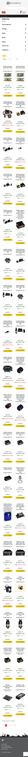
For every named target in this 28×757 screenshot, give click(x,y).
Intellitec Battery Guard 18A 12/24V (20, 67)
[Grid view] (3, 56)
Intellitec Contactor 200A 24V (20, 614)
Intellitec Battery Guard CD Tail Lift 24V (20, 434)
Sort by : (5, 59)
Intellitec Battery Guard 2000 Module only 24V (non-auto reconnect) (20, 213)
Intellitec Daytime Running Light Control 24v (20, 650)
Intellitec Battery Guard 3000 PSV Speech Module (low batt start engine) (20, 360)
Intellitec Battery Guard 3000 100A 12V (7, 251)
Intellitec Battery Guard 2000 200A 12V (7, 140)
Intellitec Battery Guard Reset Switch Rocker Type (7, 397)
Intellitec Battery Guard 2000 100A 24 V (7, 176)
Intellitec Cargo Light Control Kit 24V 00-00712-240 (20, 543)
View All (3, 21)
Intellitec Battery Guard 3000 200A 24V (20, 323)
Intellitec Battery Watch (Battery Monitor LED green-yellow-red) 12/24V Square (7, 506)
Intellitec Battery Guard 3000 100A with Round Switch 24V (7, 323)
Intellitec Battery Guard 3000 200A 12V (7, 287)
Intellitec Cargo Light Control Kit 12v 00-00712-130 (7, 543)
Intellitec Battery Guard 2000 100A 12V (7, 103)
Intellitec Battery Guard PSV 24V (7, 468)
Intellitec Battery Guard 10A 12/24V (7, 67)
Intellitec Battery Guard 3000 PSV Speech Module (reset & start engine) (20, 397)
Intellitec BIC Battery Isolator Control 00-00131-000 (20, 506)
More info (8, 93)
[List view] (6, 56)
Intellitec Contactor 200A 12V (8, 614)
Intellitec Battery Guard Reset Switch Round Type (20, 470)
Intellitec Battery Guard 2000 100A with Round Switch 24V (20, 176)
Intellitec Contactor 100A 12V (8, 579)
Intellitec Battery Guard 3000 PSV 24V (7, 359)
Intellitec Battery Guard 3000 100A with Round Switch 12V (20, 251)
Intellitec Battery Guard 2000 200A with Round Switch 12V (20, 140)
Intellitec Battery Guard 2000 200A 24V (7, 212)
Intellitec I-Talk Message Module (20, 685)
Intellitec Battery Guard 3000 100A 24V (20, 287)
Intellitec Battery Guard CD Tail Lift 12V (7, 434)
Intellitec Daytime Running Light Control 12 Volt (7, 650)
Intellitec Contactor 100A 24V (20, 579)
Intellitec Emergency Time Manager (7, 686)
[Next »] (15, 725)
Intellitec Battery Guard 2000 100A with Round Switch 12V (20, 104)
